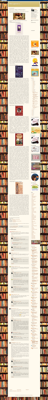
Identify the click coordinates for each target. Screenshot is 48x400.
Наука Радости (33, 300)
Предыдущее (27, 389)
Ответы (13, 236)
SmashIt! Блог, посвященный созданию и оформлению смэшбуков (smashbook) (35, 341)
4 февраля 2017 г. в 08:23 (18, 286)
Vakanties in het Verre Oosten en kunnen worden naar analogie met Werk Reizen (35, 278)
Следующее (11, 389)
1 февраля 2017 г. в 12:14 (18, 231)
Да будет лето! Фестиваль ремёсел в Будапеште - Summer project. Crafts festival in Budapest (35, 252)
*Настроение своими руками (34, 297)
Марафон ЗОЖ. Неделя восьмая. (35, 92)
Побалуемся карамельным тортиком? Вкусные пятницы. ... (35, 97)
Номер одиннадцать (34, 346)
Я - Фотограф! (33, 330)
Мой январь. (33, 105)
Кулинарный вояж (34, 219)
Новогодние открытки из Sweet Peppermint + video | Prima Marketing (35, 335)
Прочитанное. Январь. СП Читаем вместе (35, 107)
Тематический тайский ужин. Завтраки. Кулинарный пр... (35, 95)
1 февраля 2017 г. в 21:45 (17, 266)
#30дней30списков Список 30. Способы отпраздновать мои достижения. (35, 317)
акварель (33, 194)
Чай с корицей (33, 325)
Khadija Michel (13, 231)
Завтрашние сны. (34, 315)
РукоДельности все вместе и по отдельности (35, 280)
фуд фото (33, 234)
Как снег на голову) (34, 298)
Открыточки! (33, 286)
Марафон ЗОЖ (33, 221)
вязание (33, 202)
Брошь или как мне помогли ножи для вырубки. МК (35, 303)
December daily (33, 237)
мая (33, 88)
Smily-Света (12, 266)
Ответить (13, 250)
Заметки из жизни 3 (34, 104)
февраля (34, 91)
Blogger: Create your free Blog (35, 348)
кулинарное (33, 218)
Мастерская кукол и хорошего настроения (34, 306)
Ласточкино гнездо (34, 264)
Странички (33, 228)
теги (32, 230)
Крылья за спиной (34, 216)
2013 (32, 113)
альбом (32, 195)
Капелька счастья (34, 328)
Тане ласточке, (20, 223)
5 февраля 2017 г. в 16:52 (17, 332)
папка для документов (34, 225)
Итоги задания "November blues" (34, 326)
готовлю (33, 203)
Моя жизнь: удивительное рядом (35, 288)
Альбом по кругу (34, 197)
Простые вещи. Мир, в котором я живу (34, 255)
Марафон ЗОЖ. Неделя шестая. (35, 101)
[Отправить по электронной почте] (19, 226)
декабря (33, 81)
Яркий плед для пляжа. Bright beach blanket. (35, 338)
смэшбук (33, 227)
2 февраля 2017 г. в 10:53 (15, 308)
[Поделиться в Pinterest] (22, 226)
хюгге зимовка (33, 235)
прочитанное (13, 219)
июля (33, 86)
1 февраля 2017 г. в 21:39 (18, 258)
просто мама (33, 285)
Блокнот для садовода (34, 323)
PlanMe (33, 276)
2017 (32, 80)
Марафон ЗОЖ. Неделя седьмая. (35, 99)
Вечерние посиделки (34, 260)
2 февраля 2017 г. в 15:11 (19, 242)
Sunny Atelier (33, 337)
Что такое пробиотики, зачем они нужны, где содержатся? (35, 274)
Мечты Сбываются (34, 319)
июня (33, 87)
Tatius (12, 308)
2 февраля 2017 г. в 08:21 (16, 294)
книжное (12, 227)
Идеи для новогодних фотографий (34, 331)
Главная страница (19, 389)
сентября (34, 84)
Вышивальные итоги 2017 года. (34, 320)
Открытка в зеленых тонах (35, 281)
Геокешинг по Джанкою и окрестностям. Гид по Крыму (35, 268)
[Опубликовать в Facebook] (21, 226)
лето (32, 220)
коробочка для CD (34, 215)
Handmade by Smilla (34, 322)
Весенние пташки (34, 201)
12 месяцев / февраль (34, 283)
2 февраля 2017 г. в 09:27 (18, 301)
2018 (32, 79)
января (33, 108)
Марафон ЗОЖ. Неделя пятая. (35, 103)
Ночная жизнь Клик (34, 258)
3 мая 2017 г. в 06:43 (20, 366)
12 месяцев (33, 193)
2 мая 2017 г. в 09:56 (18, 342)
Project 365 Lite (33, 238)
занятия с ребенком (34, 212)
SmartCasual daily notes (34, 270)
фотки (32, 233)
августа (33, 85)
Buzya (13, 258)
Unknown (12, 294)
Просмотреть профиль (33, 18)
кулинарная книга (34, 217)
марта (33, 90)
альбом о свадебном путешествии (34, 196)
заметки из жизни (34, 211)
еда (32, 206)
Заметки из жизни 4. (34, 100)
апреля (33, 89)
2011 (32, 115)
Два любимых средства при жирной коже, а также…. (35, 271)
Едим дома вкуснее (34, 207)
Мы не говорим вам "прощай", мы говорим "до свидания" (35, 343)
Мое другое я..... (15, 3)
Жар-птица (33, 208)
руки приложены (34, 345)
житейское (33, 209)
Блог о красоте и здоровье (35, 273)
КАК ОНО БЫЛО (34, 310)
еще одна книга (18, 219)
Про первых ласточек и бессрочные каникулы (34, 307)
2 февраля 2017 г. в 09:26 (18, 272)
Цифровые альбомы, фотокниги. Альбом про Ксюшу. (34, 313)
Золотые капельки (34, 247)
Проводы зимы (33, 265)
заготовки (33, 210)
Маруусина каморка (34, 283)
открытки (33, 224)
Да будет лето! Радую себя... (35, 256)
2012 (32, 114)
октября (33, 83)
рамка (32, 226)
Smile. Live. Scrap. (34, 333)
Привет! (33, 295)
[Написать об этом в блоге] (20, 226)
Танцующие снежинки (34, 229)
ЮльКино (33, 309)
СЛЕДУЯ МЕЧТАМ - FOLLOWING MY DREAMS (34, 250)
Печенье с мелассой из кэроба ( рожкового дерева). (35, 292)
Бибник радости (33, 199)
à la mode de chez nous (34, 291)
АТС (32, 198)
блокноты (33, 200)
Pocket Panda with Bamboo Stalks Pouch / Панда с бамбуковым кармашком (35, 262)
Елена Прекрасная (13, 342)
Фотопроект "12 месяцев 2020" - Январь (34, 289)
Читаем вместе (15, 227)
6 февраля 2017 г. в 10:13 (18, 336)
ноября (33, 82)
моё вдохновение (34, 302)
